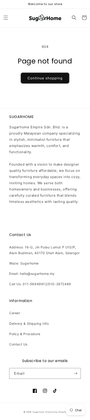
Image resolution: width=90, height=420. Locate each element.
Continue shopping (45, 78)
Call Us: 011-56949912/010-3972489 (40, 284)
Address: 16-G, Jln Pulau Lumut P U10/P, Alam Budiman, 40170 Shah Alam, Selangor (44, 250)
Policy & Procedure (24, 334)
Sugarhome (38, 412)
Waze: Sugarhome (24, 263)
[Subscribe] (75, 373)
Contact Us (18, 344)
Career (14, 313)
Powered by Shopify (56, 412)
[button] (6, 18)
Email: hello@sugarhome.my (32, 274)
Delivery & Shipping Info (29, 323)
